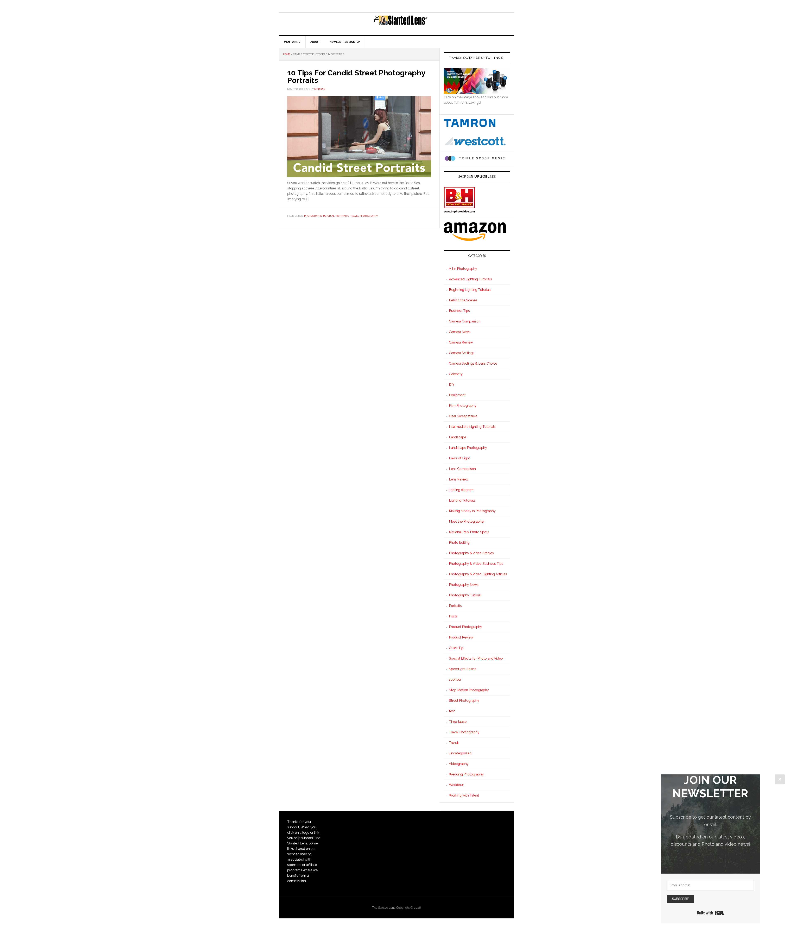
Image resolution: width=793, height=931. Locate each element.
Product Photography (465, 627)
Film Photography (462, 406)
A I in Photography (463, 269)
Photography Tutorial (319, 215)
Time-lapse (458, 722)
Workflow (456, 785)
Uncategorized (460, 753)
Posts (453, 616)
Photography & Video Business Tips (476, 564)
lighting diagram (461, 490)
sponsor (455, 679)
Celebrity (456, 374)
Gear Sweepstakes (463, 416)
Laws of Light (459, 458)
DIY (452, 384)
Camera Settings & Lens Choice (473, 363)
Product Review (461, 637)
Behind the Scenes (463, 300)
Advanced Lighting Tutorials (470, 279)
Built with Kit (710, 913)
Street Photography (464, 701)
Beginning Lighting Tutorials (470, 290)
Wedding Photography (466, 774)
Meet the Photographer (466, 521)
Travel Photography (364, 215)
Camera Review (461, 342)
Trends (454, 743)
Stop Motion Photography (469, 690)
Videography (459, 764)
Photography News (463, 585)
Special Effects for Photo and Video (476, 658)
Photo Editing (459, 543)
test (452, 711)
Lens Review (458, 479)
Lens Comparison (462, 469)
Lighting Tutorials (462, 500)
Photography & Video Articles (471, 553)
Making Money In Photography (472, 511)
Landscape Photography (468, 448)
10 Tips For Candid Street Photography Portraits (356, 76)
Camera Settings (461, 353)
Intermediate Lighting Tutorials (472, 427)
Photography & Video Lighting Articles (478, 574)
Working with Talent (464, 795)
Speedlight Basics (462, 669)
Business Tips (459, 311)
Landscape (457, 437)
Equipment (457, 395)
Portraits (342, 215)
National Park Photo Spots (469, 532)
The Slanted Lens (400, 24)
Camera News (459, 332)
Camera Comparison (464, 321)
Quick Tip (456, 648)
